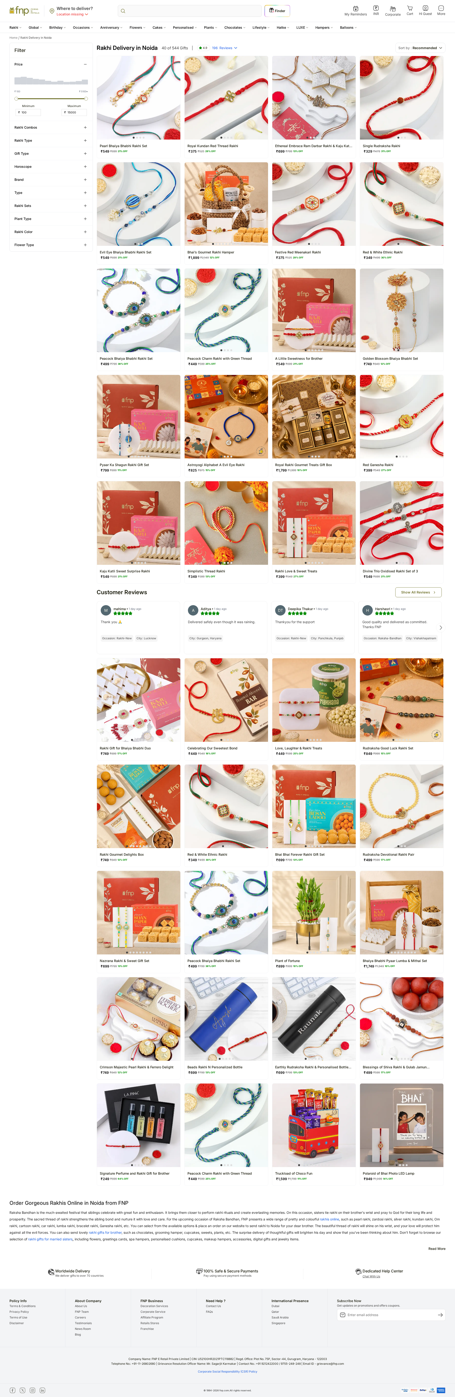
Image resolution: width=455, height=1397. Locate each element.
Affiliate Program (152, 1317)
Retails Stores (150, 1323)
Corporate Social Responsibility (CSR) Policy (227, 1371)
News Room (83, 1329)
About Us (81, 1306)
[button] (15, 27)
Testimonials (83, 1323)
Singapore (278, 1323)
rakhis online (329, 1219)
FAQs (209, 1311)
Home (14, 38)
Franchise (147, 1329)
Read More (437, 1249)
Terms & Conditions (22, 1306)
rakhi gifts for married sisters (50, 1239)
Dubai (275, 1306)
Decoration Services (154, 1306)
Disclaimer (16, 1323)
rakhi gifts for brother (105, 1232)
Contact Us (213, 1306)
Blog (78, 1334)
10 (329, 1165)
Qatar (275, 1311)
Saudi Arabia (280, 1317)
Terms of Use (18, 1317)
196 (222, 48)
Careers (80, 1317)
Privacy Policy (19, 1311)
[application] (51, 79)
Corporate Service (153, 1311)
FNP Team (82, 1311)
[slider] (16, 99)
